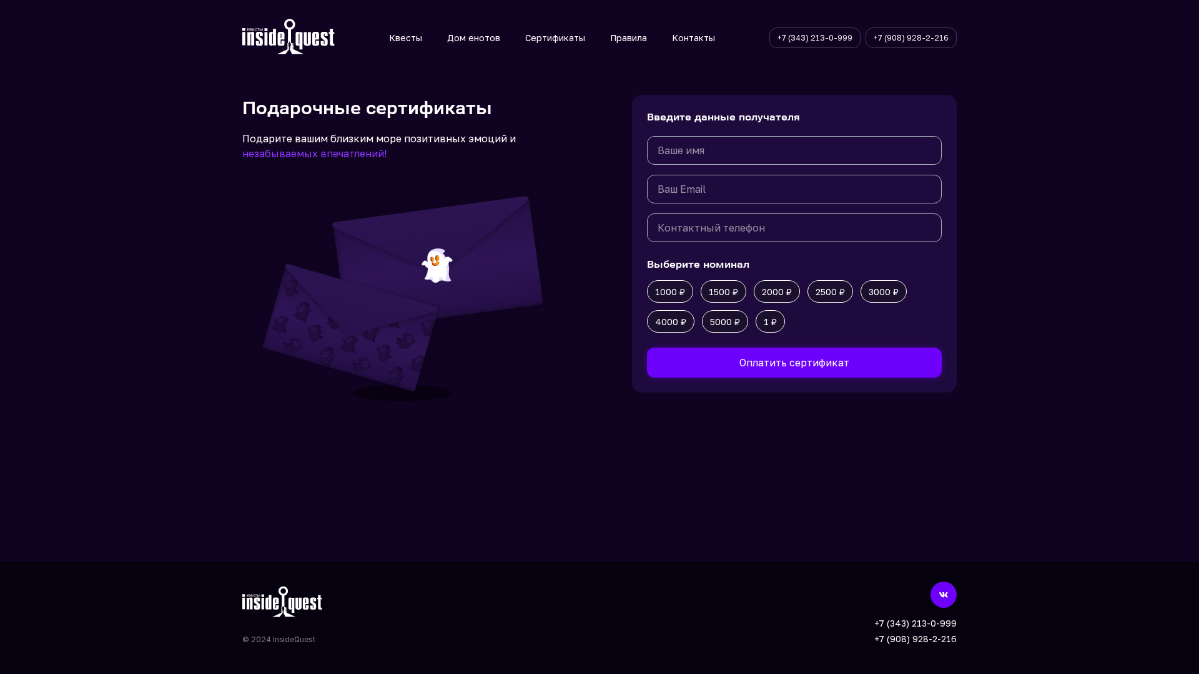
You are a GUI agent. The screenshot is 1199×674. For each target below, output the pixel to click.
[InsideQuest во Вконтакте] (943, 595)
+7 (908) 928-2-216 (915, 638)
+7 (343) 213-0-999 (915, 623)
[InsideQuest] (288, 38)
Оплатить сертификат (794, 362)
